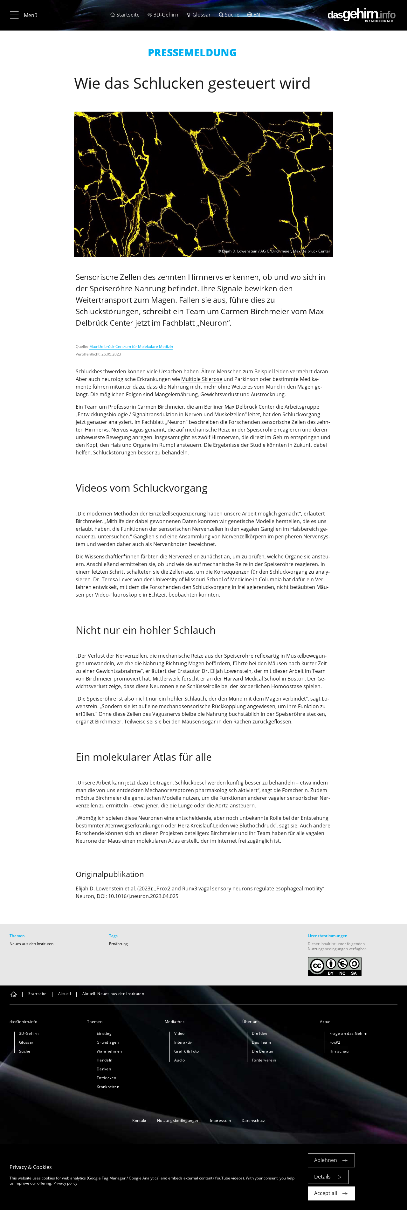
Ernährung (118, 943)
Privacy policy (65, 1183)
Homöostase (286, 686)
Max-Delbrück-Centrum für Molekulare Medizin (131, 346)
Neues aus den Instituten (31, 943)
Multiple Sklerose (201, 379)
